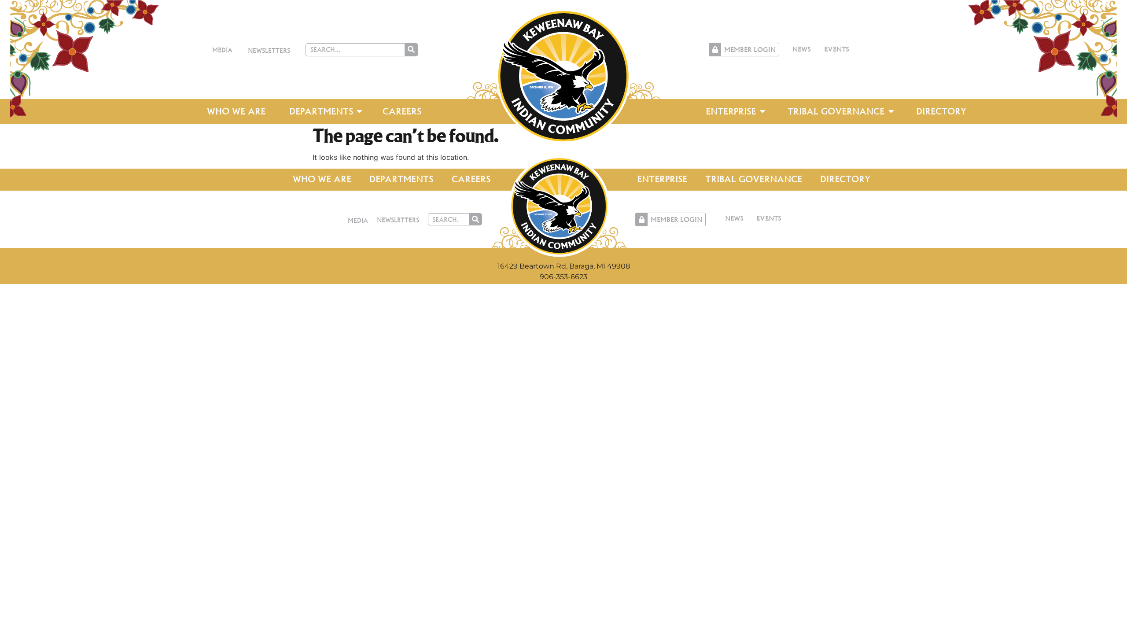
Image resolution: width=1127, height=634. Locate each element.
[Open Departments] (359, 111)
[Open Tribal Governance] (891, 111)
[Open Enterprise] (762, 111)
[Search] (411, 50)
